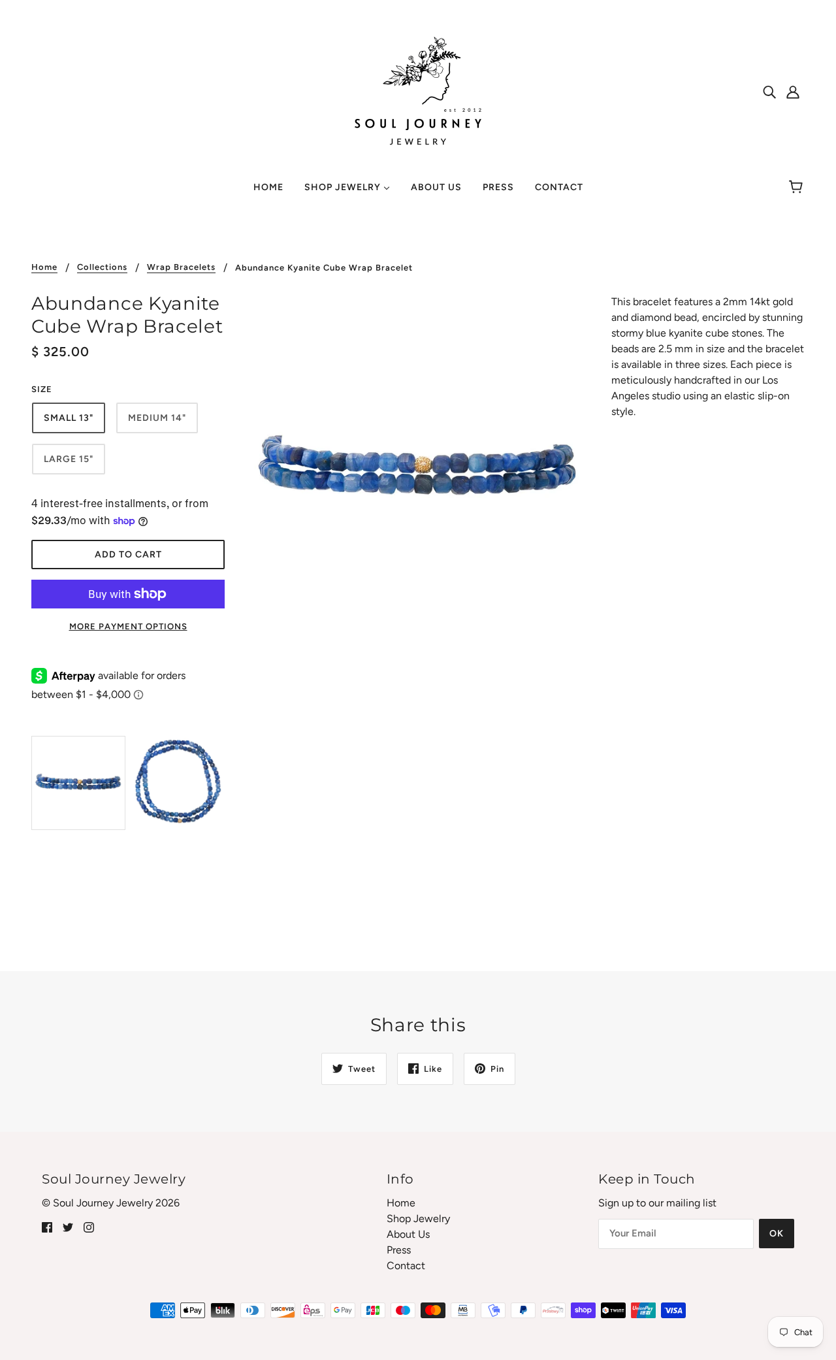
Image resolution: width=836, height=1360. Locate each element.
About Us (408, 1234)
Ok (776, 1233)
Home (44, 267)
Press (399, 1250)
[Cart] (797, 187)
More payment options (128, 626)
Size (41, 389)
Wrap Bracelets (181, 267)
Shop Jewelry (418, 1218)
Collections (102, 267)
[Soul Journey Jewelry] (418, 90)
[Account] (793, 91)
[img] (769, 91)
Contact (406, 1265)
